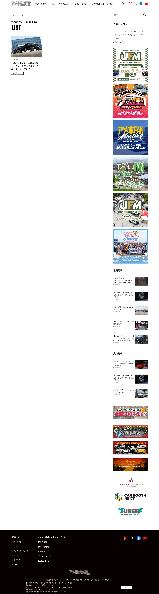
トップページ (15, 15)
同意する (126, 587)
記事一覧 (23, 15)
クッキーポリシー (38, 587)
